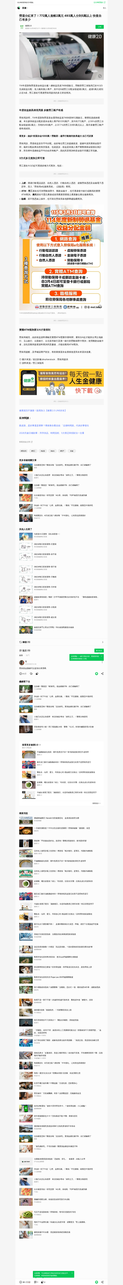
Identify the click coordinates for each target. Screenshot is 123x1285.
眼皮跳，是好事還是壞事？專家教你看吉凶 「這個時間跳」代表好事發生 (54, 425)
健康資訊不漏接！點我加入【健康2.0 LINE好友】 (43, 410)
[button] (23, 673)
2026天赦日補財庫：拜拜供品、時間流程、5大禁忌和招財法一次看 (51, 433)
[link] (31, 673)
